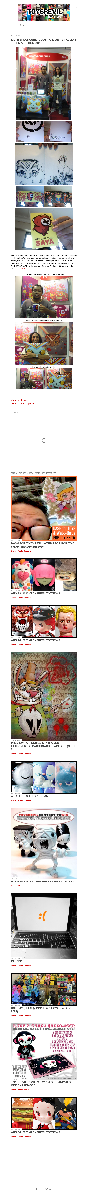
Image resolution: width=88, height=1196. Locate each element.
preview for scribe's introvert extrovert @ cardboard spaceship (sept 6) (43, 746)
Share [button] (13, 400)
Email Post (22, 400)
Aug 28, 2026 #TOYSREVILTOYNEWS (35, 640)
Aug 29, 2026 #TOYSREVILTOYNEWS (35, 593)
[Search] (75, 6)
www (17, 269)
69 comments (23, 1090)
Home (21, 25)
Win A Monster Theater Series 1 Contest (42, 881)
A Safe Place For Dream (29, 796)
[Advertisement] (44, 1160)
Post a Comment (24, 551)
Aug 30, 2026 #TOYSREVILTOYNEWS (35, 1132)
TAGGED (23, 269)
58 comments (23, 886)
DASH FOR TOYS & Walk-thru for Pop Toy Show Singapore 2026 (42, 545)
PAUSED (16, 961)
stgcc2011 (31, 404)
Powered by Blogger (46, 1189)
